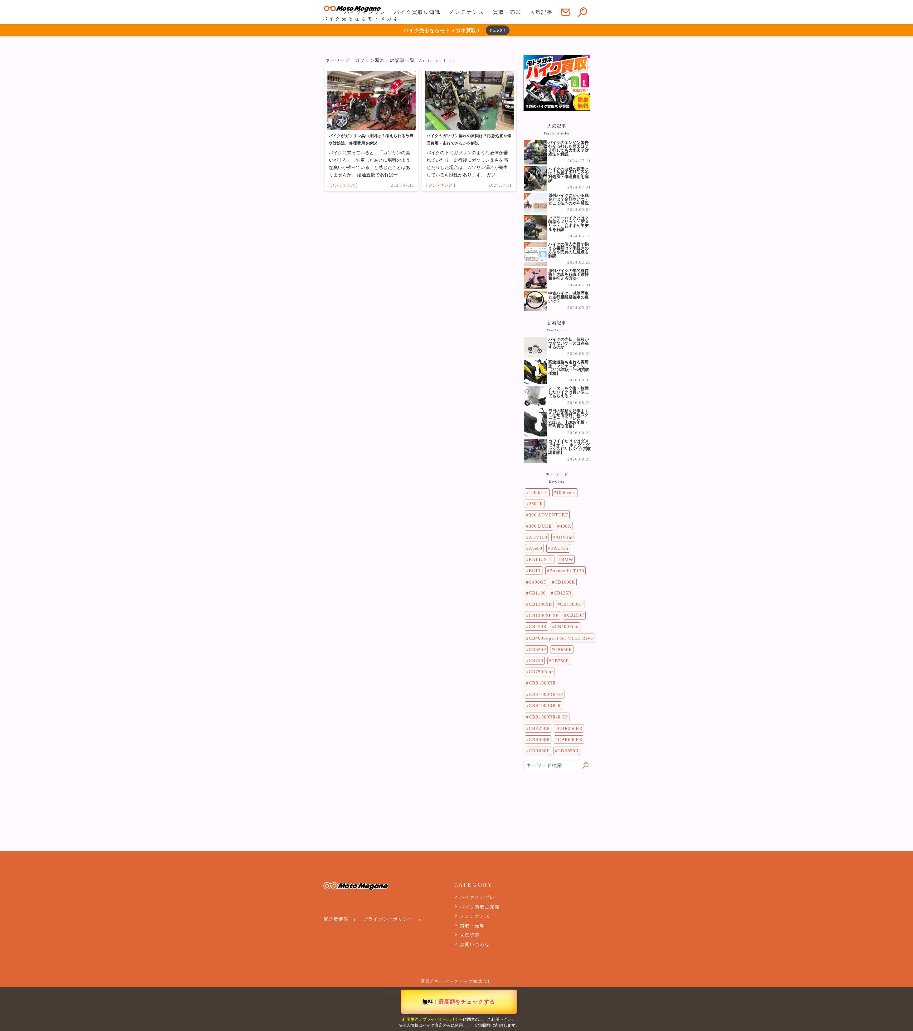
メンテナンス (467, 12)
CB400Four (567, 626)
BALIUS (559, 548)
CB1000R (565, 582)
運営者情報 (336, 919)
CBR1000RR (542, 682)
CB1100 (537, 592)
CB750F (560, 660)
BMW (567, 559)
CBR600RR (570, 739)
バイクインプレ (365, 12)
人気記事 (541, 12)
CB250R (538, 626)
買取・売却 (507, 12)
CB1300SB (540, 604)
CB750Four (541, 671)
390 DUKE (540, 526)
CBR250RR (570, 728)
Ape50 (535, 548)
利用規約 (410, 1019)
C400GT (538, 582)
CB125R (563, 592)
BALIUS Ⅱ (541, 559)
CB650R (563, 649)
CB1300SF (571, 604)
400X (565, 526)
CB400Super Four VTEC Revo (561, 638)
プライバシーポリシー (443, 1019)
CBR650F (539, 750)
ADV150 (538, 537)
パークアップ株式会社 (468, 981)
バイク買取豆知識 (417, 12)
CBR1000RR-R (545, 705)
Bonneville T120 (566, 570)
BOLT (535, 570)
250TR (536, 503)
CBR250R (539, 728)
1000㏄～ (566, 492)
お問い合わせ (475, 944)
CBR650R (568, 750)
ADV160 (564, 537)
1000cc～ (538, 492)
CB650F (537, 649)
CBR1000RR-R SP (548, 716)
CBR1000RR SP (546, 694)
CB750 (536, 660)
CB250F (575, 615)
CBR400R (539, 739)
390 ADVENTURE (548, 514)
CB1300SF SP (544, 615)
